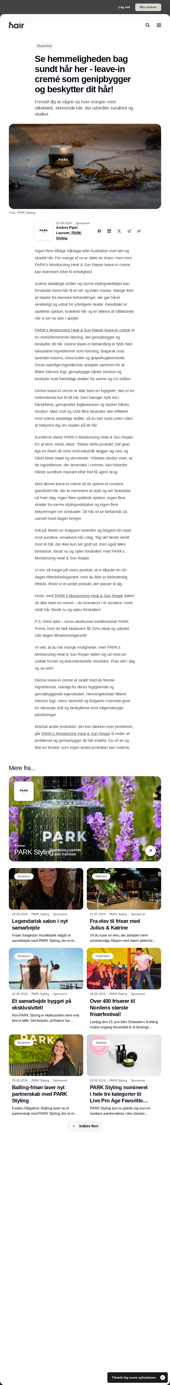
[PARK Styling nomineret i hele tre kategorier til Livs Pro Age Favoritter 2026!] (124, 1075)
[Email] (129, 231)
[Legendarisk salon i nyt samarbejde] (46, 906)
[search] (148, 25)
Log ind (124, 7)
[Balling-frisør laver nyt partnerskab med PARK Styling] (46, 1075)
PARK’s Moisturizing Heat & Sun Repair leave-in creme (82, 330)
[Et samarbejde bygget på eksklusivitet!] (46, 985)
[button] (150, 851)
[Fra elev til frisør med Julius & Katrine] (124, 906)
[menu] (159, 25)
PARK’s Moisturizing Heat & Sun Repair (89, 596)
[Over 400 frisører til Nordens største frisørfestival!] (124, 989)
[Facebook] (99, 231)
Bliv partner (148, 7)
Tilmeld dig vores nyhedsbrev (134, 1377)
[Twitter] (119, 231)
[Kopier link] (139, 231)
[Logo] (16, 25)
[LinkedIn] (109, 231)
